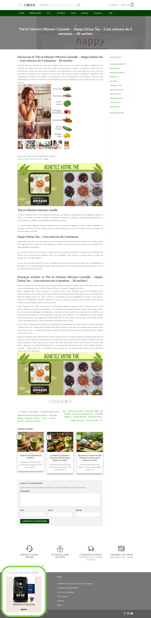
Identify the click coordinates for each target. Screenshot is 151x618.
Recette (112, 77)
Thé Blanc (113, 85)
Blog (110, 13)
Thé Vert (113, 102)
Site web (79, 510)
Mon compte (62, 596)
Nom (22, 510)
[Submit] (79, 5)
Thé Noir (113, 94)
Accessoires (97, 13)
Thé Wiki (113, 107)
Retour (59, 605)
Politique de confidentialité (67, 588)
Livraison (60, 601)
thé (29, 156)
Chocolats (84, 13)
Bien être (113, 68)
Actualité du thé (116, 64)
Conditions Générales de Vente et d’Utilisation (75, 584)
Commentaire (25, 491)
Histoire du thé (115, 72)
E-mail (50, 510)
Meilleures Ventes (35, 13)
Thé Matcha (61, 13)
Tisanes (73, 13)
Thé (48, 13)
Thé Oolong (114, 98)
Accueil (21, 13)
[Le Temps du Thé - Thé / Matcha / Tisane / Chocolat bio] (26, 5)
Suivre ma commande (65, 592)
